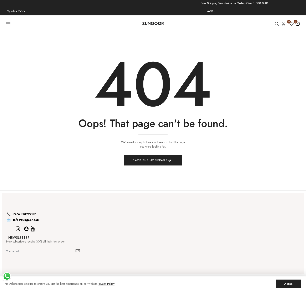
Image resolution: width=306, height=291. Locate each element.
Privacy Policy (106, 284)
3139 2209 (17, 11)
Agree (288, 284)
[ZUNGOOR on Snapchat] (26, 228)
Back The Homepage (150, 160)
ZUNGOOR (153, 24)
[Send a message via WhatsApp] (7, 276)
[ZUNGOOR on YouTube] (33, 228)
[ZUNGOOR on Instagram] (18, 228)
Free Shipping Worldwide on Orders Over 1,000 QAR (234, 3)
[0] (292, 24)
